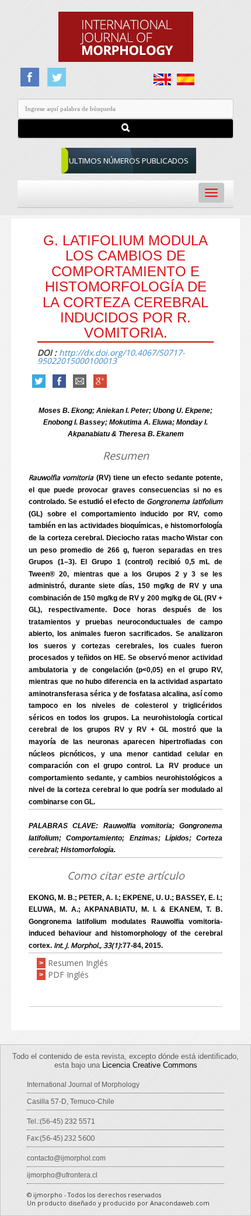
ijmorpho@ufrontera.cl (62, 1175)
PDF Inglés (68, 974)
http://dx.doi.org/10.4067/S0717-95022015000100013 (111, 356)
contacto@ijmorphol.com (66, 1158)
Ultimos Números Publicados (129, 160)
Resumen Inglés (78, 962)
